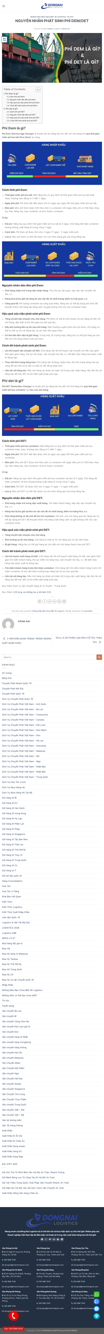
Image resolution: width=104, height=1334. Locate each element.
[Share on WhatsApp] (40, 601)
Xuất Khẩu (7, 1130)
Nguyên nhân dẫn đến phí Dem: (23, 100)
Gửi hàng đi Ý (9, 870)
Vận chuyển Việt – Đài (13, 1109)
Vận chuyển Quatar (11, 1083)
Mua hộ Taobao (10, 959)
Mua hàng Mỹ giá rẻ (12, 943)
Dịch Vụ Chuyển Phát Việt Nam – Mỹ (20, 756)
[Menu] (3, 6)
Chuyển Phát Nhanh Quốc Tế (16, 683)
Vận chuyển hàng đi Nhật (15, 1037)
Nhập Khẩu (7, 985)
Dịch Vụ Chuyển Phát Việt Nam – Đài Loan (23, 725)
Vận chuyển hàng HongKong (16, 1042)
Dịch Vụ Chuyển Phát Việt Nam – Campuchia (25, 714)
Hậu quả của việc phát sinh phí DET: (25, 118)
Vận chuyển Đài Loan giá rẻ (16, 1026)
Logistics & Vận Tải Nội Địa (16, 922)
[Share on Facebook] (44, 601)
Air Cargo (7, 673)
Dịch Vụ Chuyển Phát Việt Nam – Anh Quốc (24, 704)
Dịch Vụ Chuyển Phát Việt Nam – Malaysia (23, 751)
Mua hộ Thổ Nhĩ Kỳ (11, 964)
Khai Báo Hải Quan (11, 896)
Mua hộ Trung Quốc (12, 969)
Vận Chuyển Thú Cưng (13, 1094)
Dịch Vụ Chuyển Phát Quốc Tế (17, 699)
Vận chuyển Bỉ (9, 1016)
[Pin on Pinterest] (59, 601)
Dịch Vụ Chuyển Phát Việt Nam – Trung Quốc (25, 777)
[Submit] (99, 657)
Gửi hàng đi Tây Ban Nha (14, 839)
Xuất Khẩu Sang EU (12, 1151)
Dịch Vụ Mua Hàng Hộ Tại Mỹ (17, 792)
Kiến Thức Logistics (12, 907)
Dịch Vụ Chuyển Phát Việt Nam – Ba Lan (22, 709)
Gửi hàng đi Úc (9, 865)
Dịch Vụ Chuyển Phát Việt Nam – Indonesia (24, 745)
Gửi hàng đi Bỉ (9, 797)
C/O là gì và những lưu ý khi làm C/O (32, 592)
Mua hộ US (7, 974)
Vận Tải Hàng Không (12, 1125)
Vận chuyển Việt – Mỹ (13, 1115)
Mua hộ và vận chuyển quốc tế (18, 979)
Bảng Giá (6, 678)
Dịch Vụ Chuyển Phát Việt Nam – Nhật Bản (24, 766)
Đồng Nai (66, 29)
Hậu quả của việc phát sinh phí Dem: (25, 102)
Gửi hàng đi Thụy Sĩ (12, 855)
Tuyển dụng (8, 1005)
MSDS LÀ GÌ (8, 938)
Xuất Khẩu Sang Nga (12, 1156)
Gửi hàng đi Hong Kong (14, 813)
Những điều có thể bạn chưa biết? (19, 995)
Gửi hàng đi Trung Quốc (14, 860)
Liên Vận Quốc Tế (11, 917)
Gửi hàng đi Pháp (11, 829)
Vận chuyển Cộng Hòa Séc (15, 1021)
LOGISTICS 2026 (10, 927)
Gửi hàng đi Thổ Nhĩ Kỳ (14, 849)
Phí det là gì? (12, 109)
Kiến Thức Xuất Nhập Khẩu (15, 912)
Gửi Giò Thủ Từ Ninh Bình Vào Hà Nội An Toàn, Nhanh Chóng (33, 1172)
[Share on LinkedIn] (64, 601)
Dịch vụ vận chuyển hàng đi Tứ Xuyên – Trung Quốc (39, 586)
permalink (88, 611)
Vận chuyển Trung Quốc (14, 1104)
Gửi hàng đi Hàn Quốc (13, 808)
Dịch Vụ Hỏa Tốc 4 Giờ (14, 782)
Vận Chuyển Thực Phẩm (14, 1099)
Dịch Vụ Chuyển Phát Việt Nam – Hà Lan (22, 740)
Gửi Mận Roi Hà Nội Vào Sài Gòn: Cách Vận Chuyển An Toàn (33, 1188)
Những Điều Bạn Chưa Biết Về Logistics (48, 17)
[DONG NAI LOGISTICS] (52, 6)
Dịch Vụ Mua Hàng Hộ (13, 787)
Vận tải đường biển (11, 1120)
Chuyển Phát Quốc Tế (13, 693)
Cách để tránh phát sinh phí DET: (23, 121)
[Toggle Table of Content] (37, 89)
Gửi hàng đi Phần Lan (13, 823)
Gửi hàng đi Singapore (13, 834)
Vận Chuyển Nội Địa (12, 1078)
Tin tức (70, 17)
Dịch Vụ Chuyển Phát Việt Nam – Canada (23, 719)
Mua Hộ (6, 948)
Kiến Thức (7, 901)
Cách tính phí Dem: (17, 97)
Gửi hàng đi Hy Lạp (12, 818)
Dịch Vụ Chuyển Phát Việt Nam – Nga (21, 761)
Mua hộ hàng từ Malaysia (15, 953)
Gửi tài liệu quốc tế (12, 875)
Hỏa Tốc (6, 886)
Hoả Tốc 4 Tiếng (10, 891)
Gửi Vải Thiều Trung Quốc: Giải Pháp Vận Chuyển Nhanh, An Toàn (35, 1182)
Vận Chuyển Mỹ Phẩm (13, 1068)
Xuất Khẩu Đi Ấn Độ (12, 1135)
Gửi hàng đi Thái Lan (12, 844)
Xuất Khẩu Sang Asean (13, 1146)
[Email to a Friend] (54, 601)
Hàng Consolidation (12, 881)
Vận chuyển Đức (10, 1031)
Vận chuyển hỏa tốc (12, 1052)
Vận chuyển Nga (10, 1073)
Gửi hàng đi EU (10, 803)
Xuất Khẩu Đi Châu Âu (13, 1141)
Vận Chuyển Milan (11, 1063)
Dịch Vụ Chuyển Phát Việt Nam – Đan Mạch (24, 730)
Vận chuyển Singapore (13, 1089)
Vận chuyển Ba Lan (11, 1011)
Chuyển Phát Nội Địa (12, 688)
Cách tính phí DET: (17, 112)
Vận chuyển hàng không (14, 1047)
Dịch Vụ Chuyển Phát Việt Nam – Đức (21, 735)
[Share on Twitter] (49, 601)
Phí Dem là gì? (12, 93)
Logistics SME (9, 933)
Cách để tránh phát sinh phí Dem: (24, 105)
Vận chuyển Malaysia (12, 1057)
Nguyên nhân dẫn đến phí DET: (23, 115)
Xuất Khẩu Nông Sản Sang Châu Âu (20, 1193)
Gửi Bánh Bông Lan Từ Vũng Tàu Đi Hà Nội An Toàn (28, 1177)
